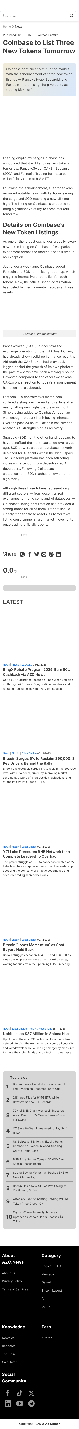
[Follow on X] (31, 1394)
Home (7, 26)
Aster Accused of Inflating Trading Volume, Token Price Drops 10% (41, 1201)
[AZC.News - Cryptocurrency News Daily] (39, 5)
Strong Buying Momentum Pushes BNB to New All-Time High (40, 1175)
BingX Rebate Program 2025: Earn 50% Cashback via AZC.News (37, 671)
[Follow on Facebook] (8, 1394)
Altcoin (15, 846)
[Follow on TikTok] (19, 1394)
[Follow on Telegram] (31, 1404)
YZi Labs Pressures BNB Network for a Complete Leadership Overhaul (36, 854)
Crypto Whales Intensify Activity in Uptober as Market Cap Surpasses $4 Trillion (38, 1216)
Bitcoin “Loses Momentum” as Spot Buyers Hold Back (33, 947)
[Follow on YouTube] (19, 1404)
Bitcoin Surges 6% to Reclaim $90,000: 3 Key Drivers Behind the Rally (39, 760)
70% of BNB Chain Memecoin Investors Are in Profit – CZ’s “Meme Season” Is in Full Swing (39, 1115)
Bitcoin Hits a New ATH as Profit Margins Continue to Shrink (39, 1188)
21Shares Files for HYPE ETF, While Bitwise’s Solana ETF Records (36, 1100)
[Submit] (72, 16)
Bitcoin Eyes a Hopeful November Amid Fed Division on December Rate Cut (39, 1086)
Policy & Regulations (40, 1028)
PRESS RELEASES (22, 664)
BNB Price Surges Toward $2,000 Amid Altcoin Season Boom (39, 1162)
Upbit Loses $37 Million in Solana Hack (37, 1034)
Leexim (53, 35)
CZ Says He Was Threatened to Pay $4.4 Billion (40, 1131)
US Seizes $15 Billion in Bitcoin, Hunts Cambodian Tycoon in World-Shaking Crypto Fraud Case (38, 1146)
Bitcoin (15, 753)
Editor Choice (29, 753)
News (18, 26)
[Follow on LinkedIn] (8, 1404)
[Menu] (2, 5)
